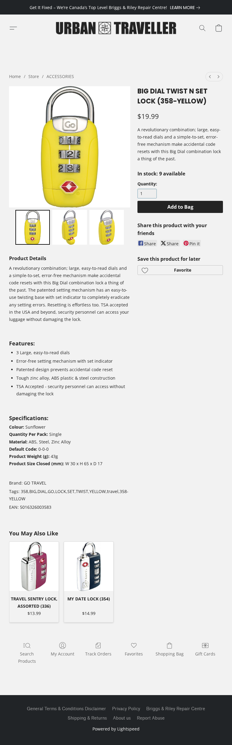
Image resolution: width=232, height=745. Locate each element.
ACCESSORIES (60, 76)
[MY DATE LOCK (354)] (88, 566)
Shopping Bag (170, 654)
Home (15, 76)
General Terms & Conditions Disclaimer (66, 708)
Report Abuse (151, 718)
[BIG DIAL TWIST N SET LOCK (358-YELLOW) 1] (69, 227)
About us (122, 718)
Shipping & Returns (87, 718)
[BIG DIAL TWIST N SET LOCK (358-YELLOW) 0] (32, 227)
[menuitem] (210, 76)
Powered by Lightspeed (116, 729)
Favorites (134, 654)
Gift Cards (205, 654)
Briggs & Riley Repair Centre (175, 708)
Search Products (27, 657)
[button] (116, 28)
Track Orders (98, 654)
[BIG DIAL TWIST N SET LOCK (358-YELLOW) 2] (106, 227)
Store (33, 76)
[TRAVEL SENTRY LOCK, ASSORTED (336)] (34, 566)
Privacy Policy (126, 708)
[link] (186, 7)
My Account (62, 654)
